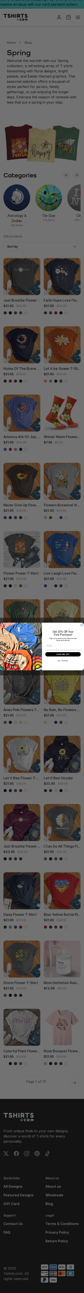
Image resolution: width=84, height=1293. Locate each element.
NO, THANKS (63, 661)
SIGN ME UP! (63, 654)
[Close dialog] (81, 625)
